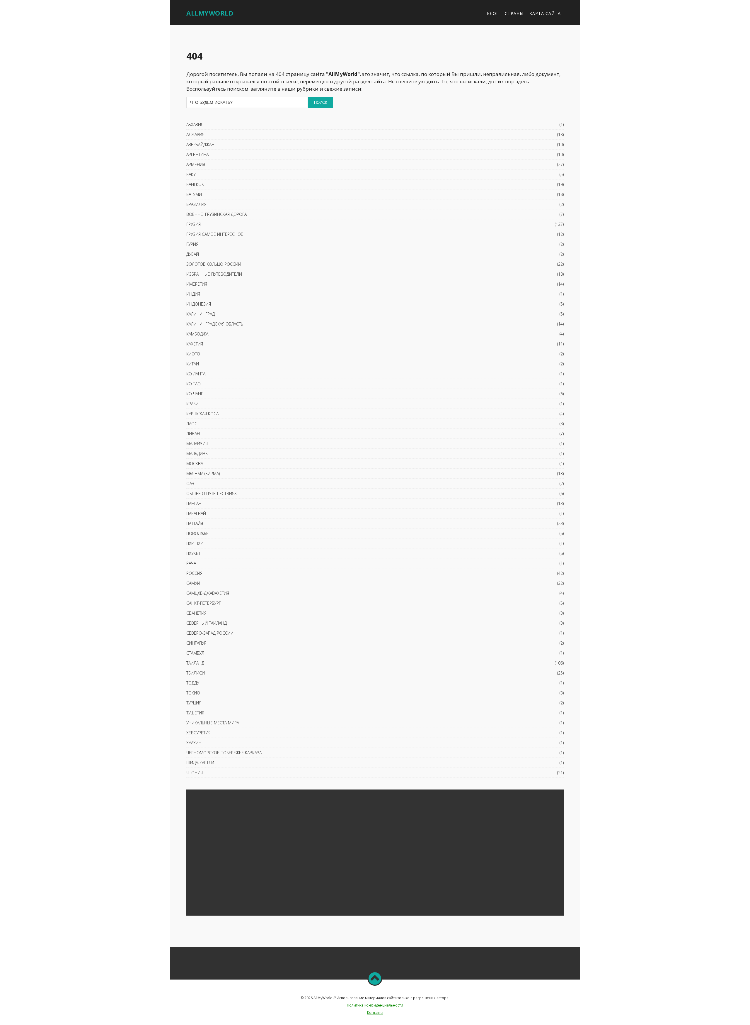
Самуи (193, 583)
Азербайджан (200, 144)
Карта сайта (545, 13)
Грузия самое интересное (214, 234)
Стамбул (195, 653)
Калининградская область (214, 324)
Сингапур (196, 643)
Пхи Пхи (194, 543)
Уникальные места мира (212, 723)
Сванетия (196, 613)
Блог (493, 13)
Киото (193, 354)
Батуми (194, 194)
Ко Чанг (194, 394)
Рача (191, 563)
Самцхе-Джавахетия (207, 593)
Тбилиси (195, 673)
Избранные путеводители (214, 274)
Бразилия (196, 204)
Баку (191, 174)
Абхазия (194, 124)
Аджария (195, 134)
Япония (194, 772)
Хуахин (194, 743)
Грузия (193, 224)
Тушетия (195, 713)
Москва (194, 463)
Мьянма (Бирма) (203, 473)
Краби (192, 403)
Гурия (192, 244)
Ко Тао (193, 384)
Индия (193, 294)
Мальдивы (197, 453)
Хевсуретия (198, 733)
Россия (194, 573)
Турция (193, 703)
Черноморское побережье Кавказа (224, 752)
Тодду (192, 683)
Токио (193, 693)
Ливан (193, 433)
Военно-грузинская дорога (216, 214)
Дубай (192, 254)
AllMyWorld (209, 13)
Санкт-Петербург (203, 603)
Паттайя (194, 523)
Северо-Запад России (209, 633)
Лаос (191, 423)
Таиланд (195, 663)
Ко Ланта (195, 374)
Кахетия (194, 344)
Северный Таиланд (206, 623)
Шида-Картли (200, 762)
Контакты (375, 1012)
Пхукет (193, 553)
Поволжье (197, 533)
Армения (195, 164)
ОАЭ (190, 483)
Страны (514, 13)
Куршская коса (202, 413)
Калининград (200, 314)
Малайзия (197, 443)
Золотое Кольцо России (213, 264)
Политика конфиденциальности (375, 1005)
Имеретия (196, 284)
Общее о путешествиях (211, 493)
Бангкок (195, 184)
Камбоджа (197, 334)
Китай (192, 364)
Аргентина (197, 154)
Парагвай (196, 513)
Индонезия (198, 304)
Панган (194, 503)
